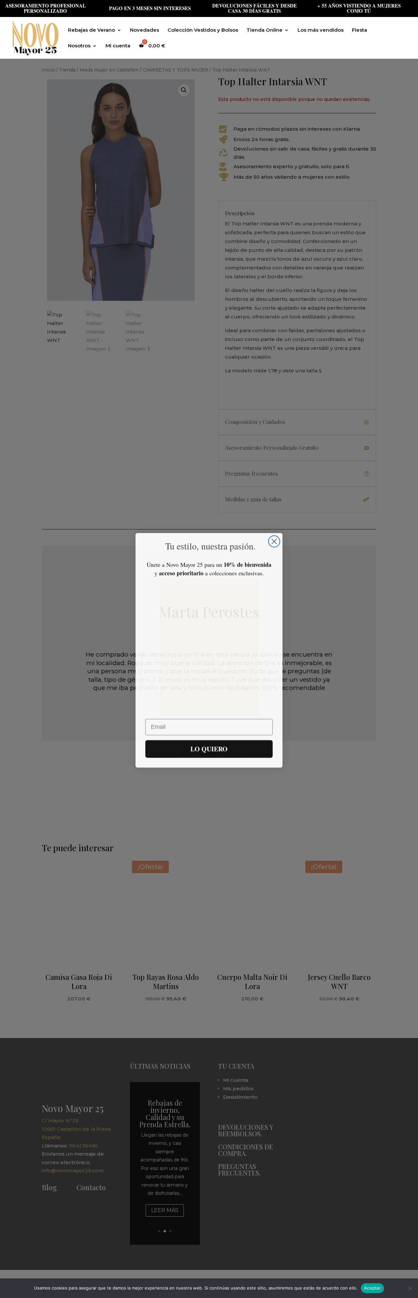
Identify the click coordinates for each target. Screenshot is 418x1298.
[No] (410, 1288)
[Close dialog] (274, 540)
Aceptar (372, 1287)
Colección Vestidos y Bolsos (203, 30)
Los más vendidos (320, 30)
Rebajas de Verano (91, 30)
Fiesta (359, 30)
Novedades (144, 30)
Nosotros (79, 46)
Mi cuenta (117, 46)
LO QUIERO (209, 747)
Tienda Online (264, 30)
